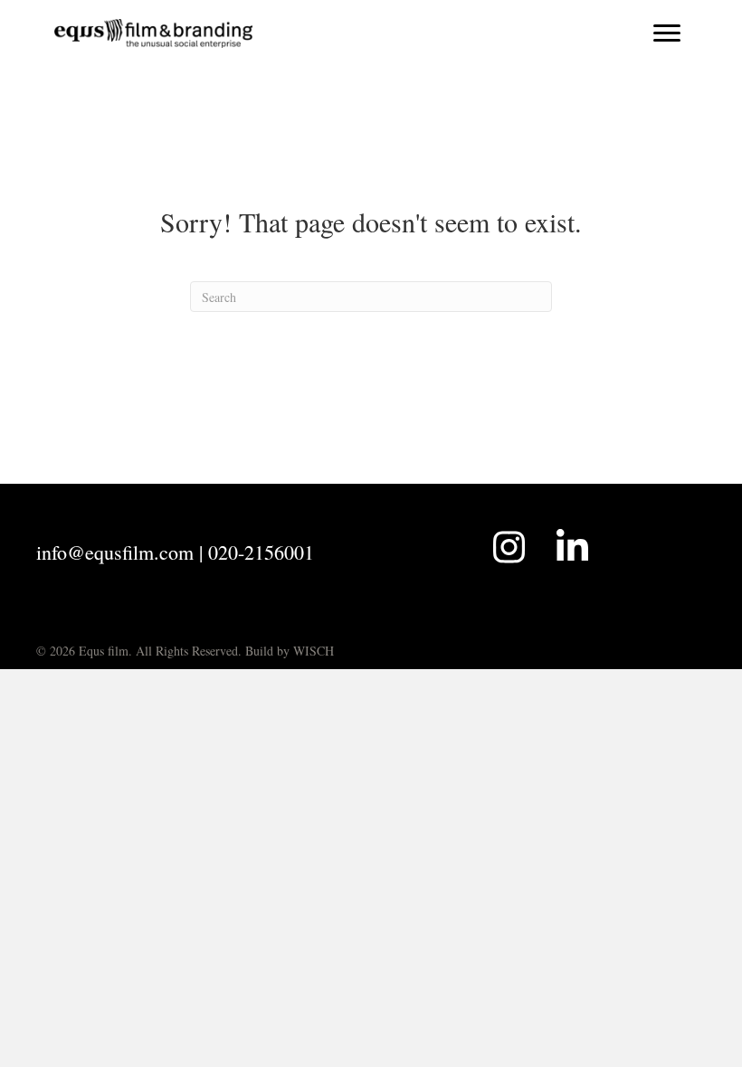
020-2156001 (261, 552)
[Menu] (667, 33)
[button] (508, 547)
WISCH (313, 650)
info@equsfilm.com (115, 552)
